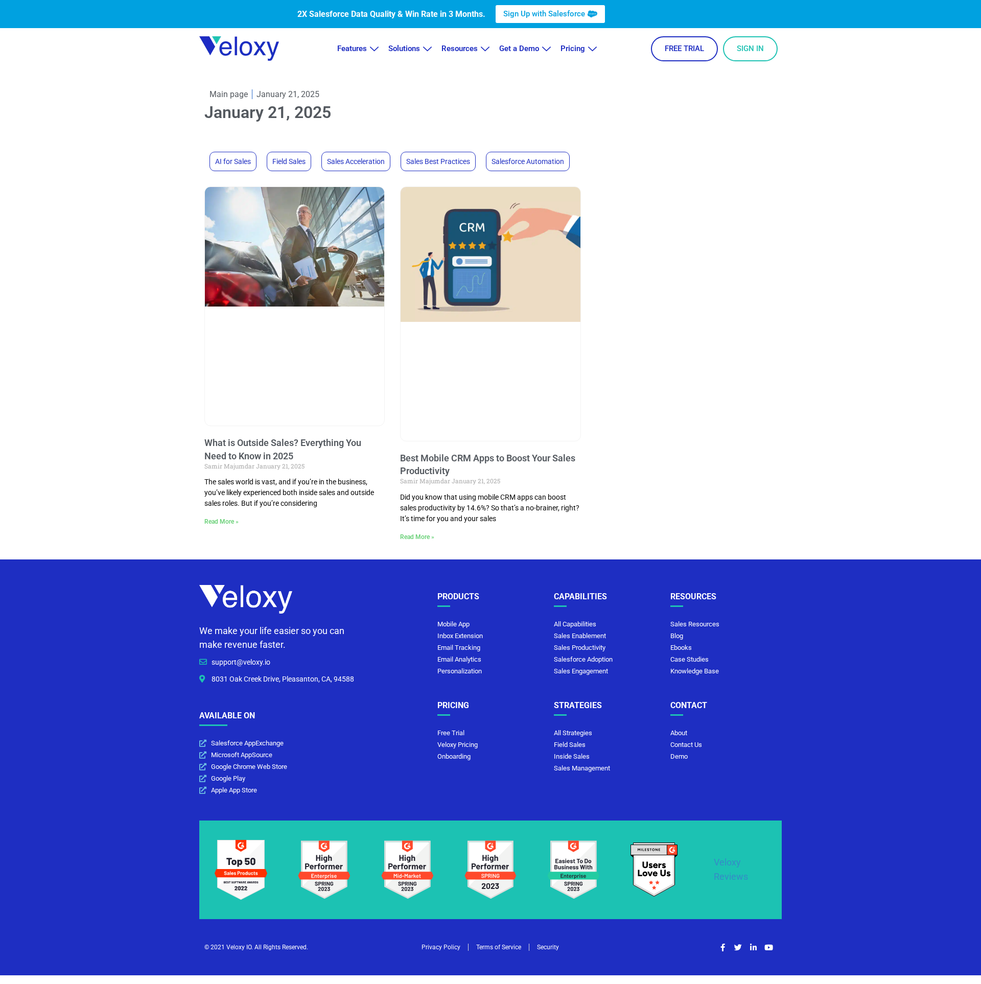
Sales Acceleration (356, 161)
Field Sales (289, 161)
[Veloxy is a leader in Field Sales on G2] (490, 868)
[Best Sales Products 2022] (241, 868)
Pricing (572, 48)
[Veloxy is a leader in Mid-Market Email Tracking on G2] (407, 868)
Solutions (404, 48)
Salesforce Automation (528, 161)
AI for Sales (233, 161)
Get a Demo (519, 48)
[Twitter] (738, 947)
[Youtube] (769, 947)
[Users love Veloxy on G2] (654, 868)
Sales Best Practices (438, 161)
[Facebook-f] (723, 947)
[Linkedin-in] (753, 947)
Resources (459, 48)
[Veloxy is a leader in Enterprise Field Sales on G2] (324, 868)
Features (352, 48)
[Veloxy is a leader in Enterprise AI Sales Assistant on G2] (573, 868)
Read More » (221, 521)
